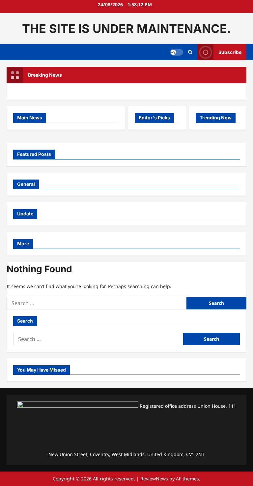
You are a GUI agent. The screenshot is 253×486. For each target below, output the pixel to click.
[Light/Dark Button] (176, 52)
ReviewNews (154, 478)
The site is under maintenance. (126, 28)
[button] (190, 52)
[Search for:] (96, 303)
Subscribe (229, 52)
